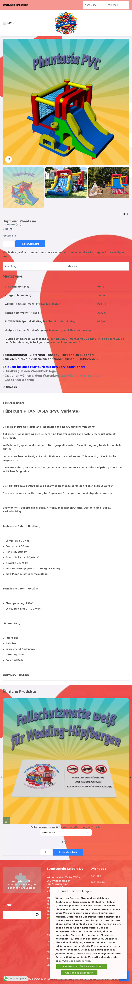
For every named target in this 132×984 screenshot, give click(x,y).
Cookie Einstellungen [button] (78, 961)
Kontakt (96, 876)
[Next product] (127, 214)
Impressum (98, 882)
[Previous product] (121, 214)
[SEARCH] (37, 915)
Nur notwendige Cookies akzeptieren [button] (82, 966)
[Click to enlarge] (8, 159)
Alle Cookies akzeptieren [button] (79, 973)
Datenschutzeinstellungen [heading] (74, 891)
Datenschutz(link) (107, 979)
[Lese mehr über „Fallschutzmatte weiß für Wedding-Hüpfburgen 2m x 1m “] (6, 820)
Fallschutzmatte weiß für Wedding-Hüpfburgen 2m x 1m (65, 839)
